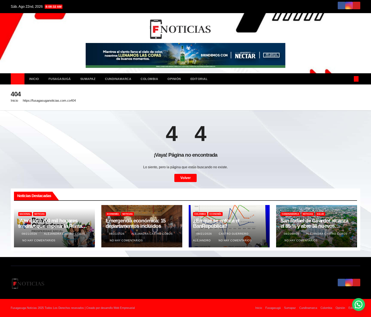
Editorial (199, 79)
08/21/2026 (30, 233)
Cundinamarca (118, 79)
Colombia (149, 79)
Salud (320, 214)
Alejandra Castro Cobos (64, 233)
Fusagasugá (60, 79)
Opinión (174, 79)
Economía (113, 214)
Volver (185, 178)
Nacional (25, 214)
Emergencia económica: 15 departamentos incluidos (136, 223)
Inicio (34, 79)
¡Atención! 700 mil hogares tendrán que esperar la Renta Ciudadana (50, 226)
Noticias (39, 214)
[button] (349, 79)
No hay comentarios (38, 240)
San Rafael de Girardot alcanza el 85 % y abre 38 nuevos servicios (314, 226)
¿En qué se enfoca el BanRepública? (216, 223)
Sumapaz (88, 79)
